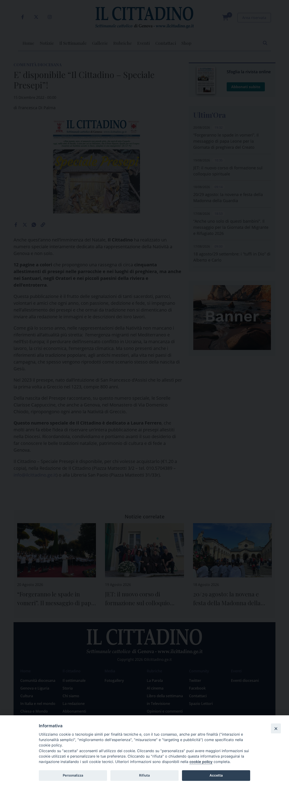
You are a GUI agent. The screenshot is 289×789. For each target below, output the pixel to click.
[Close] (276, 728)
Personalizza (73, 775)
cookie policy (200, 761)
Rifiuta (144, 775)
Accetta (216, 775)
